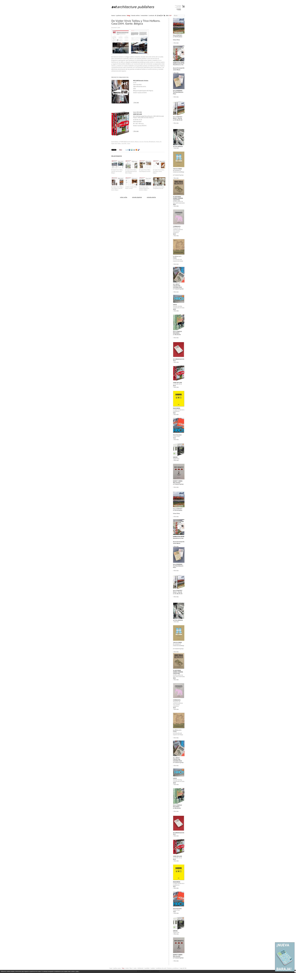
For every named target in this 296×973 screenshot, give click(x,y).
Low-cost (141, 141)
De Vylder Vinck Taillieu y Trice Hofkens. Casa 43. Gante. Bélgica (117, 188)
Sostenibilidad (114, 141)
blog (128, 15)
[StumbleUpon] (132, 150)
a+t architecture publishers (134, 7)
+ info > (77, 971)
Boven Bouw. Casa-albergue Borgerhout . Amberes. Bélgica (144, 188)
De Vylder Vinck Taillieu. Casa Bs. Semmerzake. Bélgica (117, 171)
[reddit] (134, 150)
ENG (167, 15)
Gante (128, 143)
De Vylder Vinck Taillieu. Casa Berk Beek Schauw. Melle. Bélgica (131, 171)
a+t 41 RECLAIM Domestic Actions (126, 141)
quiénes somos (121, 15)
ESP (170, 15)
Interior (157, 141)
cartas (135, 968)
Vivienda (146, 141)
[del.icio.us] (138, 150)
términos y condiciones (173, 968)
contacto (151, 15)
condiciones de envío (161, 968)
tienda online (135, 15)
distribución (140, 968)
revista (126, 968)
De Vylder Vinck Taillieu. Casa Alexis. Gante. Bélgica (158, 171)
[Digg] (129, 150)
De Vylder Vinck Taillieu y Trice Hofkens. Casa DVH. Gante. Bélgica (135, 22)
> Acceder (179, 9)
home (113, 15)
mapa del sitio (183, 968)
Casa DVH (124, 143)
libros (131, 968)
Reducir (137, 141)
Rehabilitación (152, 141)
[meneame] (136, 150)
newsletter (144, 15)
